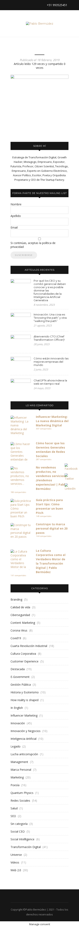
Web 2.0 (16, 870)
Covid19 (16, 638)
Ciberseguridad (20, 615)
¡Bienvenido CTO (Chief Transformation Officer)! (49, 338)
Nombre (16, 204)
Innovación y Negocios (26, 731)
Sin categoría (19, 824)
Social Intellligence (22, 839)
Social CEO (18, 831)
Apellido (16, 216)
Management (19, 762)
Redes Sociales (20, 800)
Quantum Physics (22, 793)
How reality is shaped (24, 700)
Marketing (17, 777)
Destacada (18, 669)
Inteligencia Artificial (23, 739)
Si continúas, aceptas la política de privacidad (33, 245)
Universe (16, 855)
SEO (13, 816)
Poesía (15, 785)
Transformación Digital (26, 847)
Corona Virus (19, 630)
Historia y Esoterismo (25, 692)
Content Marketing (23, 623)
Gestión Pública (21, 684)
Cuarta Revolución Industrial (29, 646)
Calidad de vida (20, 607)
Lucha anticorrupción (24, 754)
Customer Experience (24, 661)
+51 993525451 (56, 5)
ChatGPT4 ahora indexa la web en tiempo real (50, 382)
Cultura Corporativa (23, 654)
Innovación (18, 723)
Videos (15, 862)
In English (17, 708)
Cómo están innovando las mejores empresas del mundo (51, 362)
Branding (16, 599)
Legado (15, 746)
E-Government (20, 677)
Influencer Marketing (24, 715)
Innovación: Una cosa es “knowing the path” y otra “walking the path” (50, 318)
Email (14, 227)
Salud (14, 808)
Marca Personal (21, 770)
